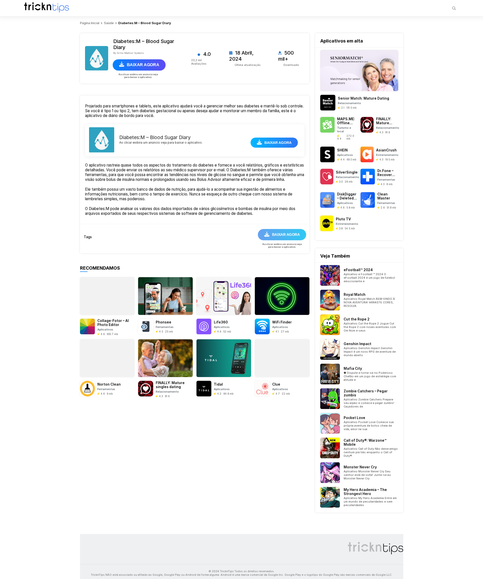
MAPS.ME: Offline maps (346, 123)
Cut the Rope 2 (357, 319)
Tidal (218, 384)
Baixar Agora (143, 65)
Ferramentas (165, 327)
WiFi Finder (282, 322)
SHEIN (342, 150)
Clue (276, 384)
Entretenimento (387, 155)
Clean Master (383, 196)
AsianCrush (386, 150)
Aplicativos (105, 329)
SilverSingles (347, 172)
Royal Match (355, 295)
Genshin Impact (357, 344)
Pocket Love (354, 418)
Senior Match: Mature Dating (363, 98)
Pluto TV (343, 219)
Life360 (221, 322)
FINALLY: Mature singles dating (170, 385)
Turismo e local (344, 129)
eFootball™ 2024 (358, 270)
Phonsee (163, 322)
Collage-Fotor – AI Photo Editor (113, 323)
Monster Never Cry (360, 467)
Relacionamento (167, 391)
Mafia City (353, 368)
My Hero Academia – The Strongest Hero (365, 492)
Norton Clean (109, 384)
